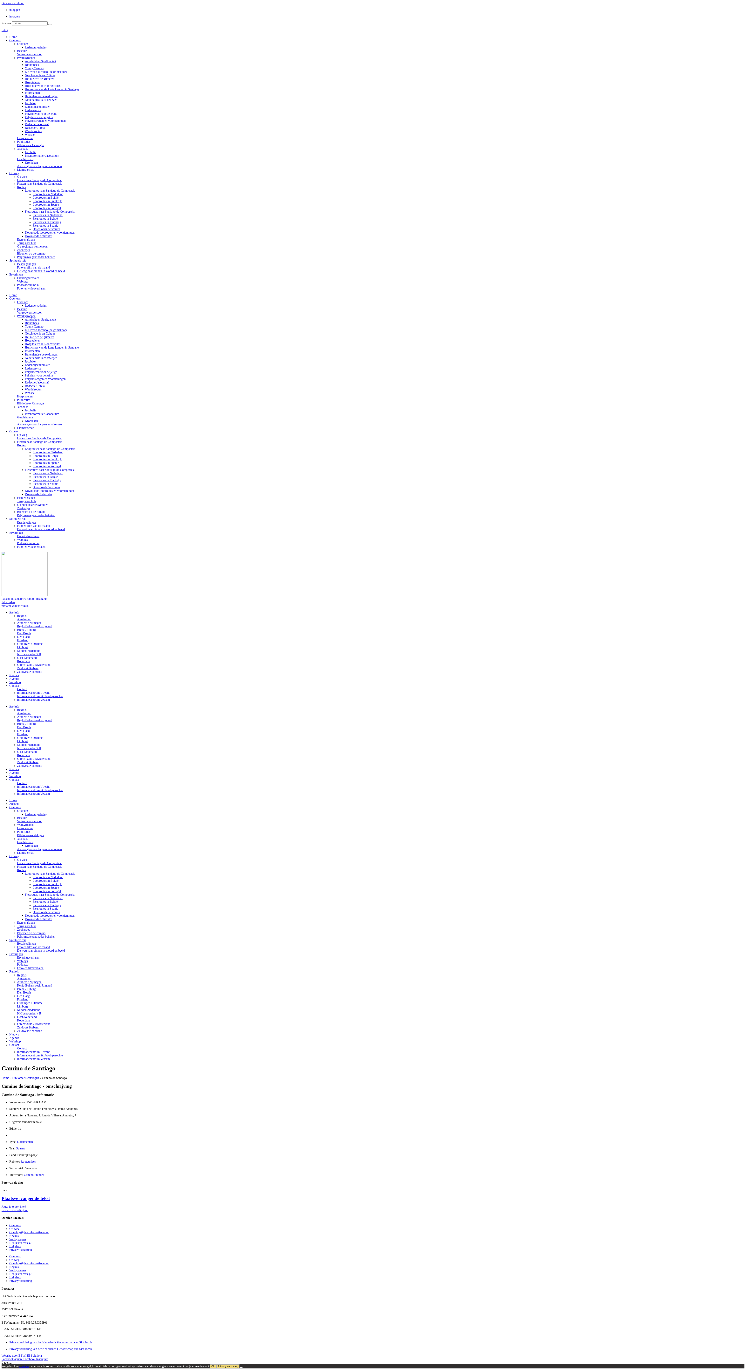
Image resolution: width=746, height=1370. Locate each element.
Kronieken (31, 162)
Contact (14, 685)
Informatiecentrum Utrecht (33, 692)
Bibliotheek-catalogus (30, 835)
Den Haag (23, 636)
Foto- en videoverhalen (31, 288)
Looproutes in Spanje (46, 204)
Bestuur (22, 50)
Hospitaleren (32, 82)
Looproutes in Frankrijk (47, 201)
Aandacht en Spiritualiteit (40, 61)
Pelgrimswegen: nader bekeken (36, 257)
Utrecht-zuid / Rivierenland (34, 664)
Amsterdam (24, 619)
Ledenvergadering (36, 47)
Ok (213, 1366)
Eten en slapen (26, 239)
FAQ (5, 30)
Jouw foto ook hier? (14, 1206)
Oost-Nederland (27, 657)
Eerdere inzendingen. (15, 1210)
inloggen (14, 9)
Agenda (14, 678)
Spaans (20, 1148)
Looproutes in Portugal (47, 208)
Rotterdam (23, 661)
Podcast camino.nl (28, 285)
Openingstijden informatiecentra (29, 1232)
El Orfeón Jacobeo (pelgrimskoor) (46, 71)
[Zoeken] (49, 24)
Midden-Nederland (28, 650)
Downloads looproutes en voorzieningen (50, 232)
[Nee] (241, 1367)
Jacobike (30, 103)
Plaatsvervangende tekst (26, 1198)
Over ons (15, 40)
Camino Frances (34, 1174)
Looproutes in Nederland (48, 194)
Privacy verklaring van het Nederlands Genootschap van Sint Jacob (50, 1342)
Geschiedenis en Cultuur (40, 75)
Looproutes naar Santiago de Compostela (50, 190)
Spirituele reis (17, 260)
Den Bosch (24, 633)
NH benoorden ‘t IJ (29, 654)
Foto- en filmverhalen (30, 968)
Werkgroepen (25, 824)
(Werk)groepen (26, 57)
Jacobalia (22, 148)
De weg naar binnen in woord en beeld (41, 271)
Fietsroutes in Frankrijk (47, 222)
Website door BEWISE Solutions (22, 1355)
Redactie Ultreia (35, 127)
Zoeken (6, 23)
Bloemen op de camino (31, 253)
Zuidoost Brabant (27, 668)
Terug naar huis (26, 243)
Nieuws (14, 675)
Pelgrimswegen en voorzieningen (45, 120)
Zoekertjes (23, 250)
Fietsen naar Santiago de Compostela (39, 183)
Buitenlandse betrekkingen (41, 96)
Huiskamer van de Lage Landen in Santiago (52, 89)
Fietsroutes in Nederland (48, 215)
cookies (24, 1366)
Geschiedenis (25, 159)
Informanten (32, 92)
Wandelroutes (33, 131)
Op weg (14, 173)
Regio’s (14, 612)
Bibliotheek (32, 64)
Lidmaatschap (25, 169)
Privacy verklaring (20, 1249)
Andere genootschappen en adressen (39, 166)
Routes (21, 187)
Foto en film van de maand (33, 267)
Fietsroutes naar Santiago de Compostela (50, 211)
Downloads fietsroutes (46, 229)
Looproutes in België (45, 197)
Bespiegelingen (26, 264)
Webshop (15, 682)
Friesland (22, 640)
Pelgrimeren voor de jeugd (41, 113)
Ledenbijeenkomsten (37, 106)
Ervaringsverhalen (28, 278)
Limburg (22, 647)
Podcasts (22, 964)
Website (30, 134)
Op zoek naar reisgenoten (32, 246)
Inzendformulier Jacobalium (42, 155)
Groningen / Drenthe (30, 643)
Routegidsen (28, 1161)
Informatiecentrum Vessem (33, 699)
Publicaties (23, 141)
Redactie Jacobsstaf (37, 124)
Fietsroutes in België (45, 218)
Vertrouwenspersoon (29, 54)
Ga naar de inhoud (13, 3)
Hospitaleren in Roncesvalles (42, 85)
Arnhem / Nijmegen (29, 622)
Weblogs (22, 281)
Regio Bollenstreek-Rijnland (34, 626)
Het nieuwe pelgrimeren (39, 78)
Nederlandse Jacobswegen (41, 99)
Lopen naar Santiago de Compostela (39, 180)
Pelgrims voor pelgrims (39, 117)
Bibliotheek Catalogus (30, 145)
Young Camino (34, 68)
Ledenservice (33, 110)
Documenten (25, 1141)
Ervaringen (16, 274)
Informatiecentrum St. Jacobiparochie (40, 696)
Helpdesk (15, 1246)
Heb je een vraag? (20, 1242)
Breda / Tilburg (26, 629)
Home (13, 36)
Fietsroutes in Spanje (45, 225)
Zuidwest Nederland (29, 671)
